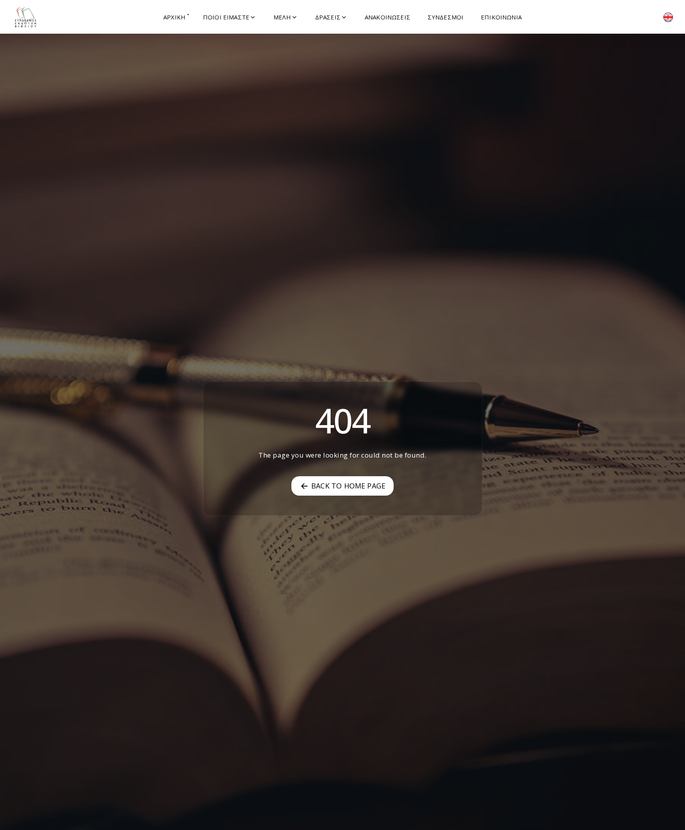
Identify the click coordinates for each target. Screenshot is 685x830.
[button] (229, 17)
